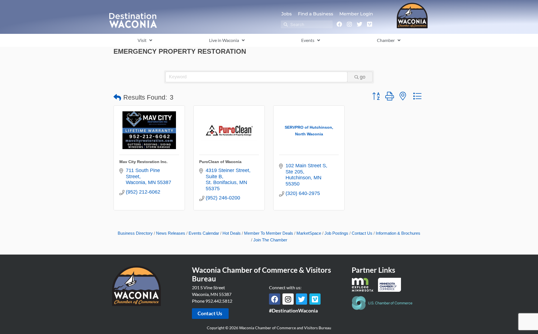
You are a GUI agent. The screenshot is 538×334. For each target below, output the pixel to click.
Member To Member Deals (268, 233)
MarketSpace (308, 233)
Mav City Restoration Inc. (143, 161)
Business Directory (135, 233)
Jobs (286, 14)
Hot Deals (231, 233)
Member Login (356, 14)
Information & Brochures (398, 233)
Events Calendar (204, 233)
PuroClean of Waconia (220, 161)
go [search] (362, 77)
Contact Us (362, 233)
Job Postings (336, 233)
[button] (117, 98)
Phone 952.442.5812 (212, 301)
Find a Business (315, 14)
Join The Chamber (270, 239)
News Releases (170, 233)
